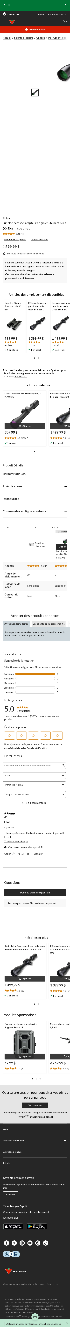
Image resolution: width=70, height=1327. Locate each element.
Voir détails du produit (15, 239)
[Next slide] (65, 6)
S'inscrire (10, 1194)
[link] (14, 234)
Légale (6, 1163)
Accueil (7, 37)
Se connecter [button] (35, 1105)
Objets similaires (39, 239)
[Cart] (65, 22)
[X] (14, 1243)
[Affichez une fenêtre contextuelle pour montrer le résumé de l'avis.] (28, 438)
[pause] (8, 6)
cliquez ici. (21, 376)
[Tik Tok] (45, 1243)
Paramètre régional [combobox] (14, 785)
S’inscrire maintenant (41, 1116)
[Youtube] (30, 1243)
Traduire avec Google (16, 841)
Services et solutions (13, 1140)
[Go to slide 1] (35, 92)
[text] (14, 344)
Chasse (40, 37)
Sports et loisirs (23, 37)
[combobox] (37, 794)
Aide (5, 1129)
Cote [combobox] (7, 775)
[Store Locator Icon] (5, 14)
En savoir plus (10, 1217)
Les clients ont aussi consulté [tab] (49, 623)
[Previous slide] (4, 6)
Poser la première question (35, 892)
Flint (7, 822)
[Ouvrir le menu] (5, 22)
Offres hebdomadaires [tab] (16, 623)
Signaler (38, 853)
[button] (34, 358)
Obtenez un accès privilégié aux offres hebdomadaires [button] (33, 1323)
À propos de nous (12, 1152)
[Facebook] (6, 1243)
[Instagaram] (22, 1243)
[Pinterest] (37, 1243)
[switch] (33, 544)
